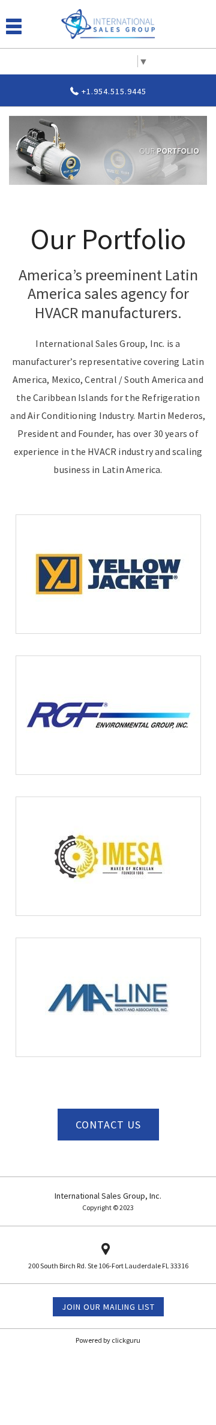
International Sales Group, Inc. (108, 1195)
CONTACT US (108, 1124)
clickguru (126, 1340)
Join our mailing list (108, 1306)
